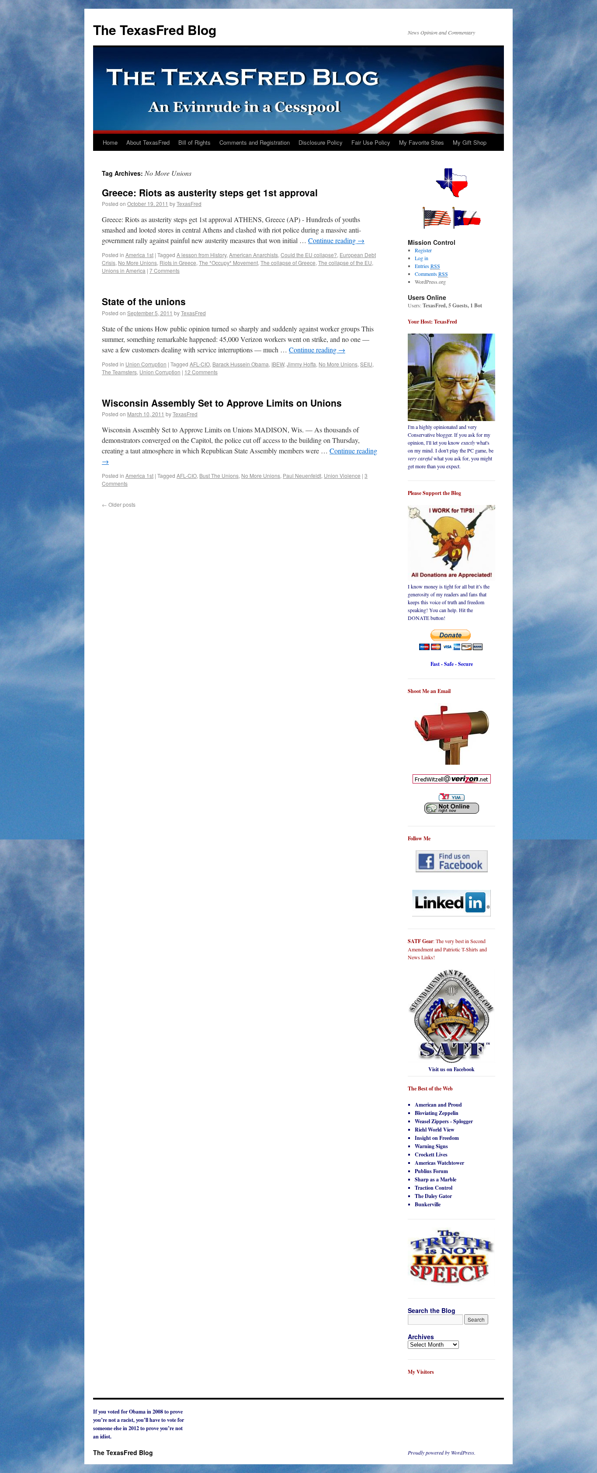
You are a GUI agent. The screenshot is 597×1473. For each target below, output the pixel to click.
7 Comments (164, 270)
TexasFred (189, 203)
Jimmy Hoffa (301, 364)
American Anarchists (253, 254)
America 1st (139, 254)
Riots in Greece (178, 262)
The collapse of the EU (345, 262)
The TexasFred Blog (154, 29)
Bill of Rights (194, 142)
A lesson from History (201, 254)
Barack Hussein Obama (240, 364)
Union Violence (342, 475)
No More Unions (137, 262)
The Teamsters (119, 372)
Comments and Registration (254, 142)
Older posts (118, 504)
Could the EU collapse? (309, 254)
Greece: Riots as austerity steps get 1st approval (210, 192)
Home (110, 142)
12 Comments (201, 372)
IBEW (277, 364)
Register (423, 250)
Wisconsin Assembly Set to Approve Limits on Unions (222, 402)
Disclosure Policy (320, 142)
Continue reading (336, 240)
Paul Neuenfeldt (302, 475)
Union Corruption (146, 364)
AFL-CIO (200, 364)
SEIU (366, 364)
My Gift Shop (469, 142)
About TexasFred (148, 142)
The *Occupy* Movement (228, 262)
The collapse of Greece (288, 262)
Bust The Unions (219, 475)
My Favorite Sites (421, 142)
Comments (431, 273)
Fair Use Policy (370, 142)
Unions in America (124, 270)
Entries (427, 265)
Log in (421, 257)
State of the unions (144, 301)
